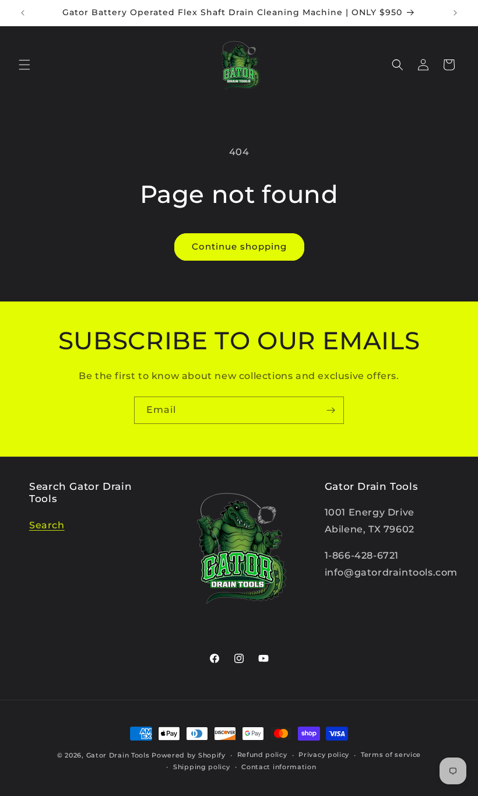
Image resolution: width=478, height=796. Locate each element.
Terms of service (391, 755)
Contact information (278, 767)
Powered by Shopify (189, 755)
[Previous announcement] (23, 13)
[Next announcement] (455, 13)
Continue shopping (239, 246)
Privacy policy (323, 755)
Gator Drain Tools (118, 755)
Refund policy (262, 755)
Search (47, 525)
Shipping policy (201, 767)
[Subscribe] (330, 410)
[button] (24, 65)
